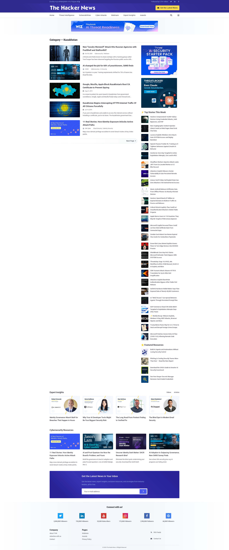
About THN (53, 533)
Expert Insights (129, 15)
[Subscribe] (143, 491)
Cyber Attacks (101, 15)
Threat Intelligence (66, 15)
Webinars (115, 15)
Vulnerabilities (85, 15)
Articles (176, 392)
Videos (169, 392)
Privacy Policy (86, 539)
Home (52, 15)
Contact (52, 539)
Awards (143, 15)
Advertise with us (55, 536)
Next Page (131, 141)
